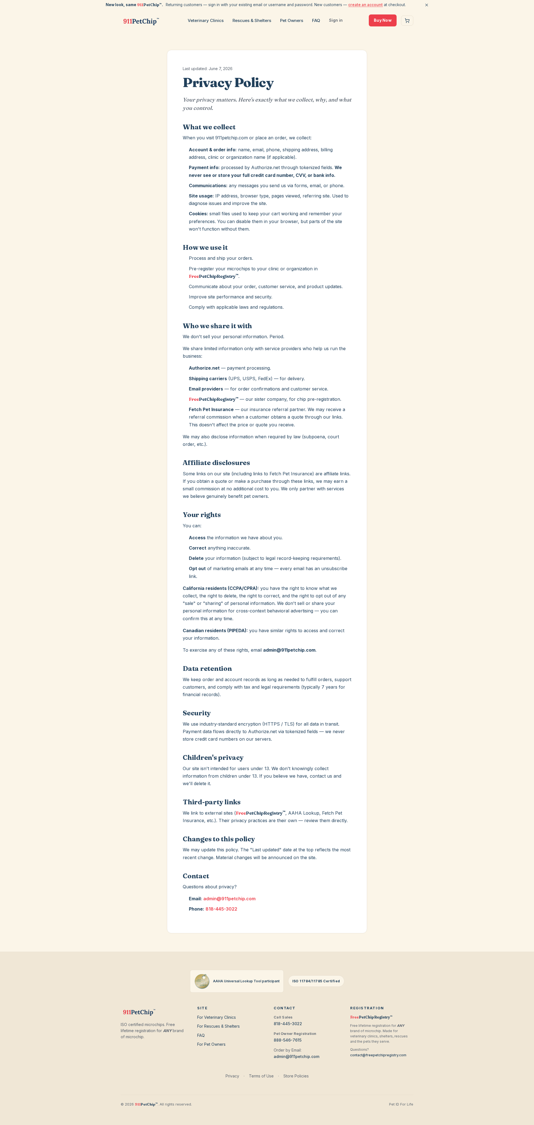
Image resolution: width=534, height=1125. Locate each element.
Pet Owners (291, 20)
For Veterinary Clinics (216, 1017)
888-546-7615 (287, 1040)
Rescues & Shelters (252, 20)
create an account (365, 5)
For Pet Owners (211, 1044)
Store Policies (296, 1076)
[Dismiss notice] (427, 5)
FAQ (316, 20)
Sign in (336, 20)
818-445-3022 (221, 909)
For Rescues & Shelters (218, 1026)
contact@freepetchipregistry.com (378, 1055)
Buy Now (383, 20)
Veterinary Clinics (206, 20)
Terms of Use (261, 1076)
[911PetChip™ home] (141, 20)
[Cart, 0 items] (407, 21)
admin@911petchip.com (229, 898)
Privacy (232, 1076)
